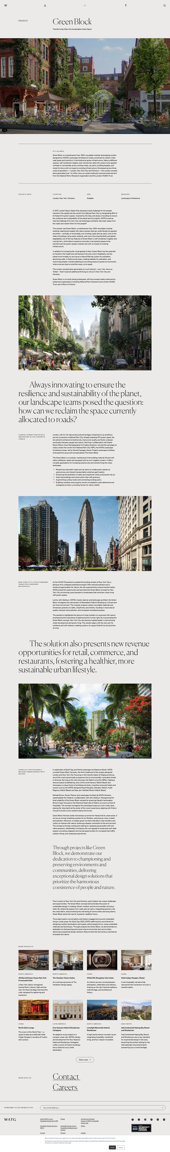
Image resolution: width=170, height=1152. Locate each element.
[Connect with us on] (132, 1119)
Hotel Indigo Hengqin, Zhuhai (133, 978)
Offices (83, 1126)
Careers (66, 1087)
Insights (83, 1133)
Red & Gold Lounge (26, 1028)
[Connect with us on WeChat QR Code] (151, 1119)
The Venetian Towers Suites (64, 978)
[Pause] (85, 86)
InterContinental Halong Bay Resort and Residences (135, 1029)
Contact (66, 1076)
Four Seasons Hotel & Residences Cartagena (66, 1029)
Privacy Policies (111, 1138)
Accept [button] (112, 1147)
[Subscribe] (162, 1107)
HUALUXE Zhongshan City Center (100, 978)
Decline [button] (121, 1147)
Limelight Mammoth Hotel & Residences (98, 1029)
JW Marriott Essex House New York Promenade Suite (32, 979)
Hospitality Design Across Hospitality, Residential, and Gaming (69, 1128)
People (63, 1119)
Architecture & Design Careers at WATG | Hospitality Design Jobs (90, 1121)
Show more (83, 1060)
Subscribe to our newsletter (18, 1107)
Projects (23, 20)
